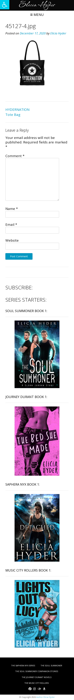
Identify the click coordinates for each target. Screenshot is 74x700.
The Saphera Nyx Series (23, 665)
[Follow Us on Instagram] (34, 688)
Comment (14, 156)
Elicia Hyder (58, 33)
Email (11, 224)
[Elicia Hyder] (37, 5)
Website (12, 240)
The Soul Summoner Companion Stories (36, 671)
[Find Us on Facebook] (30, 688)
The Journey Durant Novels (36, 677)
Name (11, 208)
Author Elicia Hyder (45, 697)
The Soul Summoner (51, 665)
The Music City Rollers (36, 683)
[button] (4, 4)
